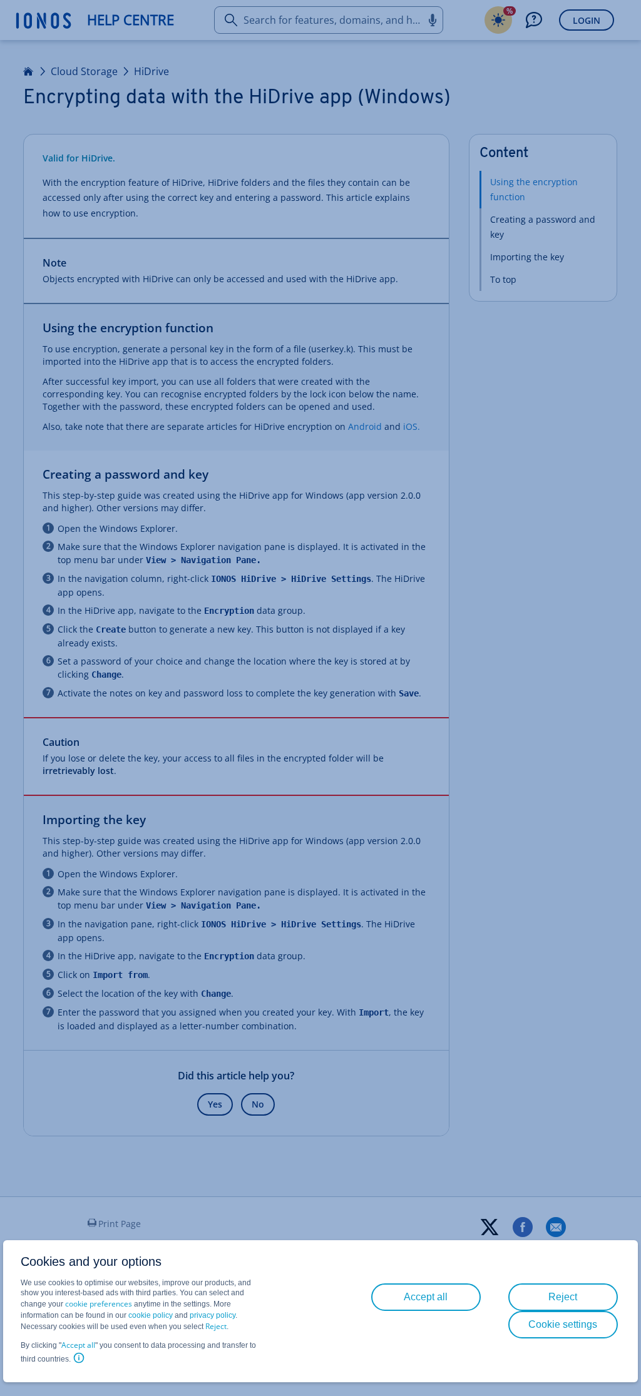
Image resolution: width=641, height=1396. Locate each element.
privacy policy (212, 1315)
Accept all (78, 1345)
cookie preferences (98, 1303)
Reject (216, 1326)
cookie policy (150, 1315)
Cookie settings (562, 1324)
